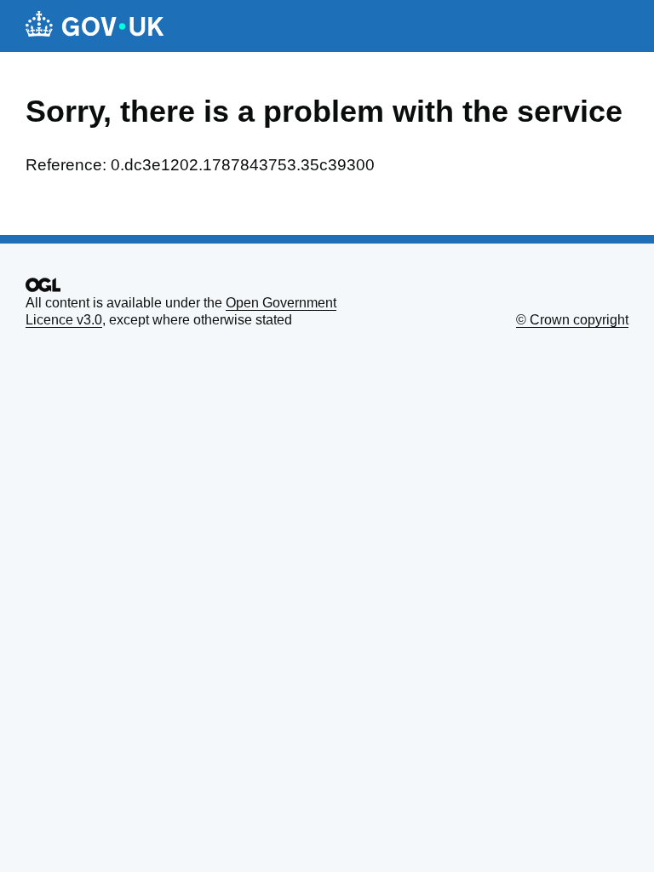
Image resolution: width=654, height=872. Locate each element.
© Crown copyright (572, 320)
